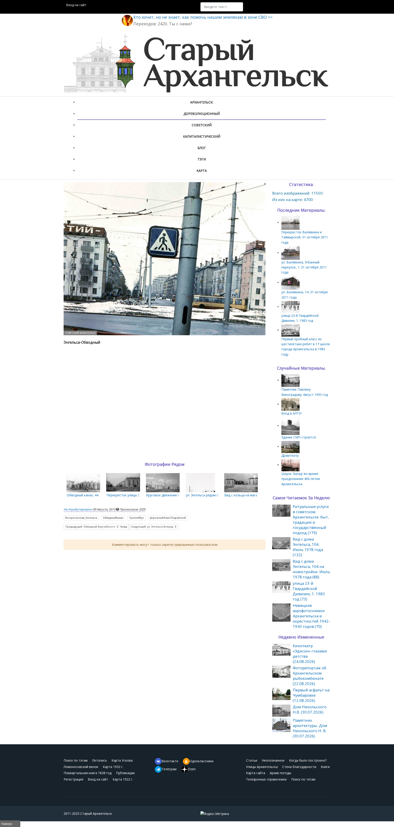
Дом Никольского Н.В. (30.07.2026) (310, 709)
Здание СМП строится (298, 437)
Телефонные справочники (266, 779)
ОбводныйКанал (113, 517)
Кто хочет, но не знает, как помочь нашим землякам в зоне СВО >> (202, 17)
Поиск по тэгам (76, 760)
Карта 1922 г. (123, 779)
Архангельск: (201, 102)
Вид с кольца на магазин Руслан (249, 495)
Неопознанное (273, 760)
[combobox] (221, 6)
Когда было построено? (308, 760)
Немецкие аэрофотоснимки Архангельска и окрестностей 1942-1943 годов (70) (311, 616)
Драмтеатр (290, 455)
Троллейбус (136, 517)
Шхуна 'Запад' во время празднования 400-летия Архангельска (300, 478)
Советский (202, 125)
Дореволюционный (202, 113)
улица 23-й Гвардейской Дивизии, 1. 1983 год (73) (309, 591)
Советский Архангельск (80, 333)
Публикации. (125, 773)
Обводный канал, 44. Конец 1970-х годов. (99, 495)
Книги (325, 767)
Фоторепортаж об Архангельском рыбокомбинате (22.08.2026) (309, 675)
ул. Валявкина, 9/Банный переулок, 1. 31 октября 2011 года (304, 267)
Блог (201, 148)
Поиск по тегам (303, 779)
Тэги (201, 159)
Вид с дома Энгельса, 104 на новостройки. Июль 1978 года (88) (311, 569)
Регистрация (73, 779)
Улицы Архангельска (262, 767)
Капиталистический (201, 136)
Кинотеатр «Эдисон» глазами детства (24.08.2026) (310, 653)
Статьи (251, 760)
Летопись (99, 760)
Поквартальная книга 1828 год (87, 773)
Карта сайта (255, 773)
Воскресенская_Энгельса (81, 517)
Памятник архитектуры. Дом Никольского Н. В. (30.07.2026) (310, 728)
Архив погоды (280, 773)
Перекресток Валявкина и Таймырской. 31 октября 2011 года (304, 237)
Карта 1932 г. (113, 767)
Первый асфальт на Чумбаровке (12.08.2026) (311, 695)
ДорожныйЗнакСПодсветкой (168, 517)
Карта (202, 170)
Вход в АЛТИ (291, 413)
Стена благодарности (299, 767)
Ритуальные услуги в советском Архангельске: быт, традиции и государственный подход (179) (311, 519)
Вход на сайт (76, 5)
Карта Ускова (122, 760)
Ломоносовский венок (81, 767)
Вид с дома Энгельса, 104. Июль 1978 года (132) (308, 546)
